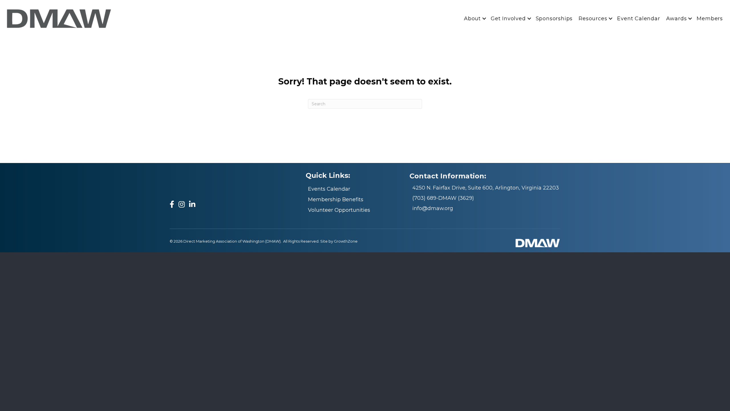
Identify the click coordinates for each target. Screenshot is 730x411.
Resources (593, 18)
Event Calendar (638, 18)
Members (710, 18)
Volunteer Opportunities (339, 210)
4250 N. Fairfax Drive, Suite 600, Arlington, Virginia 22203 (485, 188)
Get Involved (508, 18)
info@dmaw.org (432, 208)
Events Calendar (329, 189)
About (472, 18)
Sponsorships (554, 18)
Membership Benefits (335, 199)
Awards (676, 18)
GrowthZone (346, 241)
